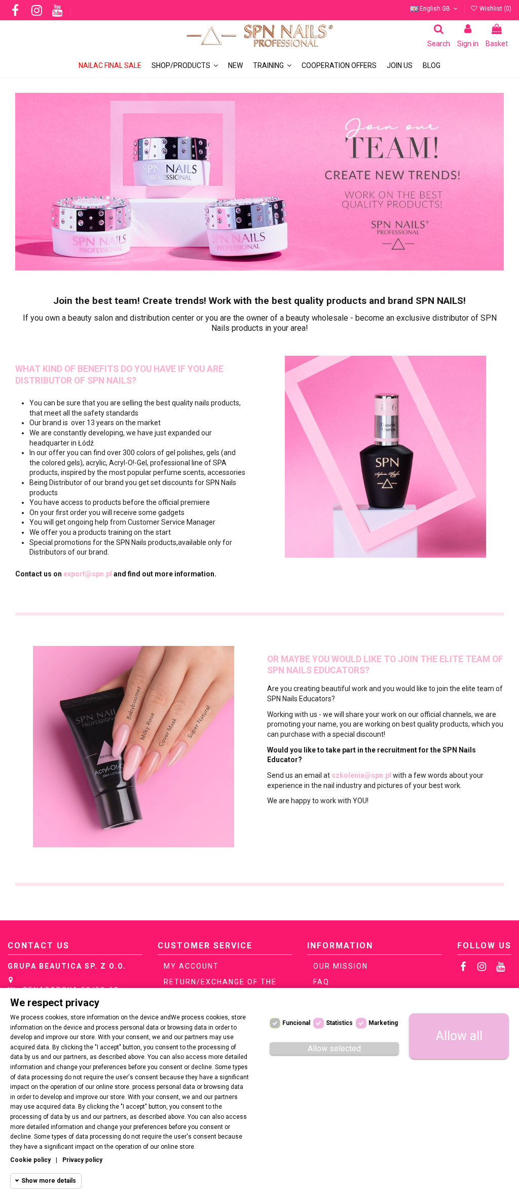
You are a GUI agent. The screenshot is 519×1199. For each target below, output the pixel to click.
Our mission (340, 966)
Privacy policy (82, 1159)
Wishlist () (494, 8)
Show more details (48, 1180)
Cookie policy (30, 1159)
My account (191, 966)
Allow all (459, 1036)
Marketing (383, 1022)
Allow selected (334, 1048)
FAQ (321, 982)
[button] (272, 65)
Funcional (296, 1022)
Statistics (339, 1022)
